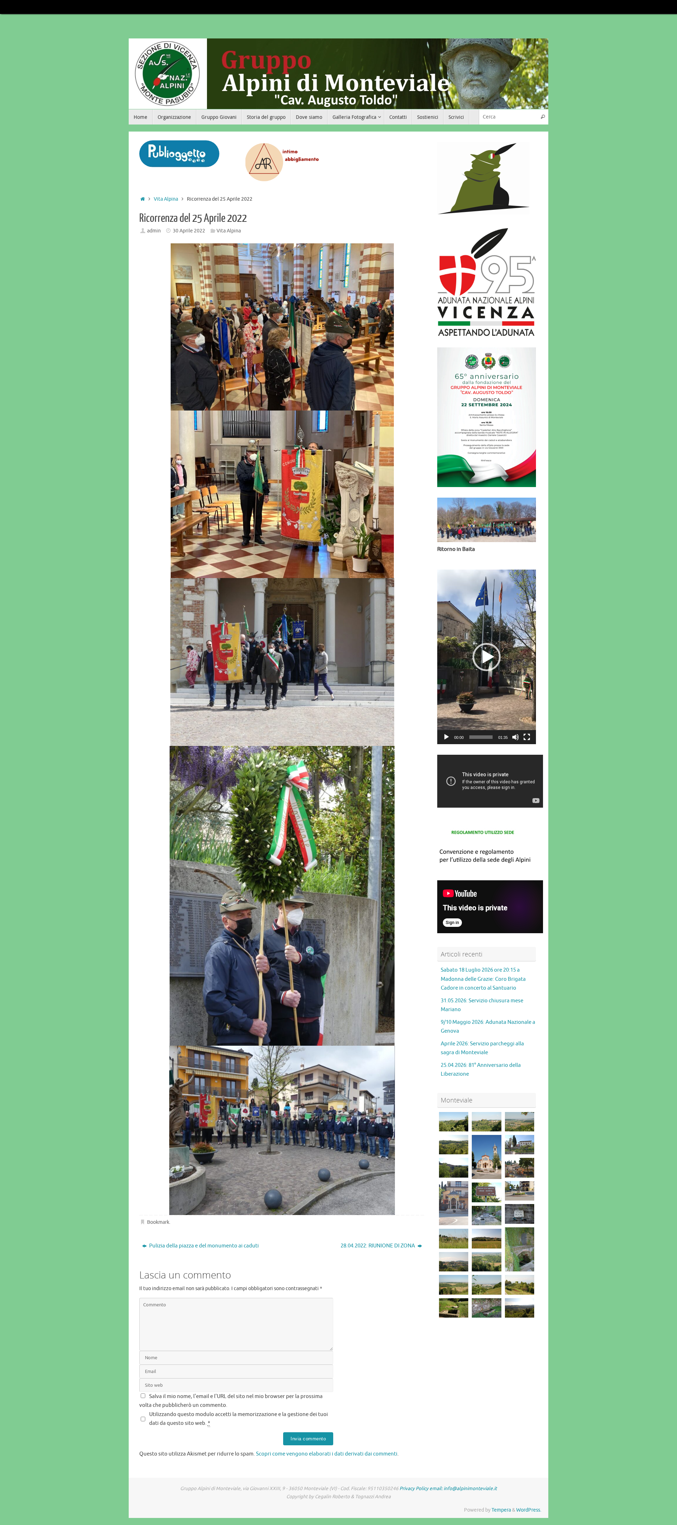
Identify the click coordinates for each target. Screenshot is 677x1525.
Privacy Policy (414, 1488)
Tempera (501, 1510)
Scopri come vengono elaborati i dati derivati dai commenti (326, 1454)
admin (154, 231)
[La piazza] (519, 1191)
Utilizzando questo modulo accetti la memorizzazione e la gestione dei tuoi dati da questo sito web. (238, 1419)
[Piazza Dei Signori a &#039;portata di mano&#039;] (486, 1284)
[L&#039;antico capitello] (453, 1203)
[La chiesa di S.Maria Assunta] (486, 1157)
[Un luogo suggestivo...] (519, 1249)
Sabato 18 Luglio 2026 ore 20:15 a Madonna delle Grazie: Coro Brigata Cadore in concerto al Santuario (483, 979)
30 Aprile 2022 (189, 231)
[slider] (481, 737)
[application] (486, 657)
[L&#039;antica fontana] (486, 1192)
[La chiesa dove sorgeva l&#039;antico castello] (453, 1121)
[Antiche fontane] (486, 1308)
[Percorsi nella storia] (453, 1308)
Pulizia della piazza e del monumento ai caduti (203, 1246)
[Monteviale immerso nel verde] (453, 1238)
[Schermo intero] (526, 737)
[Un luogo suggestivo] (486, 1215)
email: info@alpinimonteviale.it (463, 1488)
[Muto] (515, 737)
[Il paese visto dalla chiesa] (519, 1167)
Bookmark (158, 1222)
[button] (486, 657)
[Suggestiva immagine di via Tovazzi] (519, 1308)
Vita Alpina (166, 199)
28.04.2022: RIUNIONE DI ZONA (378, 1246)
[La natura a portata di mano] (519, 1284)
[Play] (446, 737)
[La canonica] (519, 1144)
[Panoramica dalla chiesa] (453, 1167)
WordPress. (528, 1510)
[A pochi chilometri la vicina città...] (519, 1121)
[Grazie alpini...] (519, 1213)
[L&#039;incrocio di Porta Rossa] (453, 1284)
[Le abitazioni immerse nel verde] (453, 1144)
